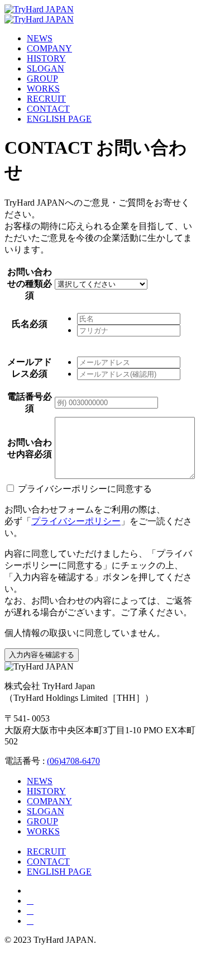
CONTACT (48, 108)
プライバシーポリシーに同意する (85, 488)
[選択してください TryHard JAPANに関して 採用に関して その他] (101, 283)
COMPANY (49, 48)
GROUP (42, 78)
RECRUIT (46, 98)
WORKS (43, 88)
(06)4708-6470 (73, 761)
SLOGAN (45, 68)
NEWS (39, 38)
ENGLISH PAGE (59, 119)
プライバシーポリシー (76, 521)
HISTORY (46, 58)
